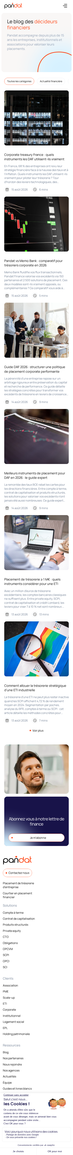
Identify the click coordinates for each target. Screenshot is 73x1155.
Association (10, 985)
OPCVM (8, 949)
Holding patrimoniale (16, 1034)
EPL (5, 1028)
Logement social (13, 1022)
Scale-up (9, 998)
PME (6, 991)
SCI (5, 967)
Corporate (9, 1010)
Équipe (7, 1082)
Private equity (12, 931)
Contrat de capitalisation (19, 919)
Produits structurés (15, 925)
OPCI (6, 961)
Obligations (10, 943)
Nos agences (11, 1070)
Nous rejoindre (12, 1064)
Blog (6, 1052)
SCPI (6, 955)
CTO (6, 937)
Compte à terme (13, 913)
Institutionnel (12, 1016)
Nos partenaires (13, 1058)
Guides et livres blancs (17, 1088)
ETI (5, 1004)
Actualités (9, 1076)
